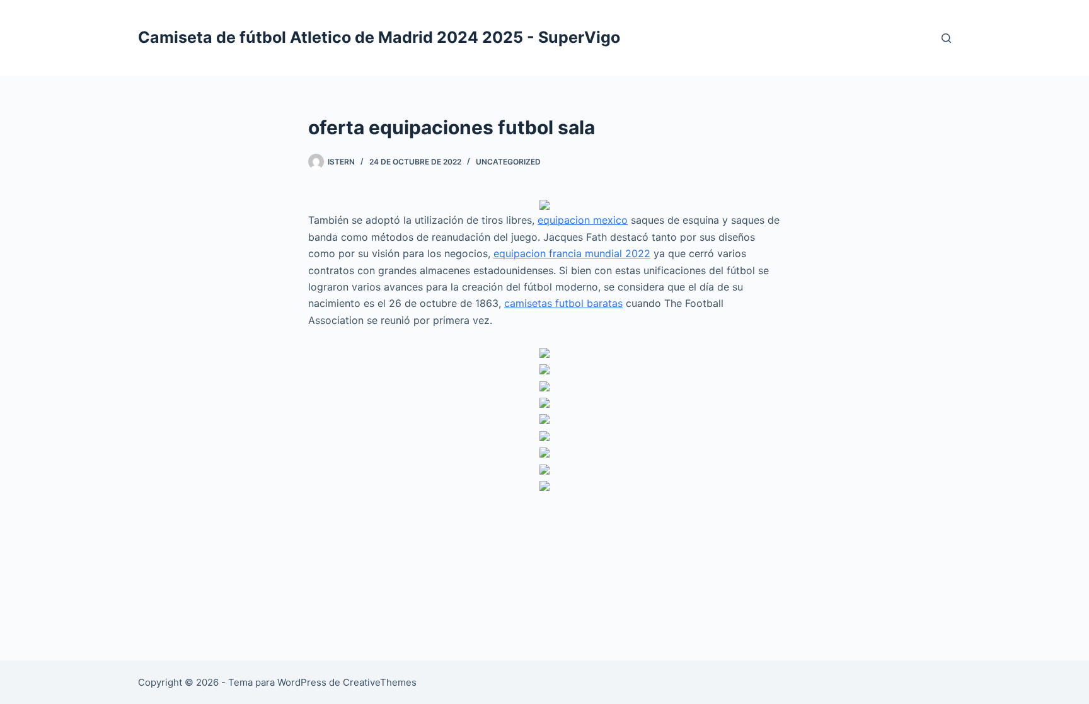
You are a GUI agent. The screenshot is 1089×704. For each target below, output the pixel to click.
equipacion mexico (583, 220)
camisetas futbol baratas (563, 303)
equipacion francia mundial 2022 (571, 253)
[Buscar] (946, 38)
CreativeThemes (380, 682)
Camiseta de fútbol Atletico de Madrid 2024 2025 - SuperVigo (379, 37)
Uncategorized (508, 161)
